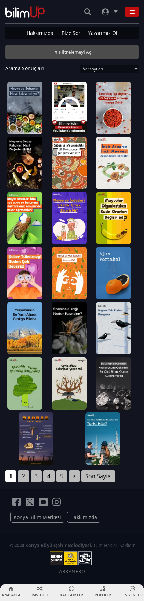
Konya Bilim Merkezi (37, 517)
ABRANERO (72, 571)
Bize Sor (71, 33)
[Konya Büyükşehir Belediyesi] (72, 558)
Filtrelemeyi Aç (75, 52)
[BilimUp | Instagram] (57, 502)
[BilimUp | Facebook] (16, 502)
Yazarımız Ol (102, 33)
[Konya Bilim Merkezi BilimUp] (25, 12)
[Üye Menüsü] (109, 11)
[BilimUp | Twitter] (30, 502)
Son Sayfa (98, 476)
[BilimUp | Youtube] (43, 502)
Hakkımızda (40, 33)
